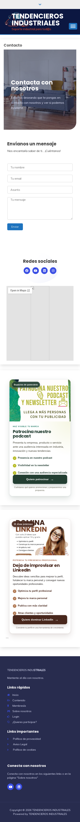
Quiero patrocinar (40, 479)
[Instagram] (53, 270)
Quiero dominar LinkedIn (40, 620)
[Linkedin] (44, 270)
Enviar (15, 226)
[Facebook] (27, 270)
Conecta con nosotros (26, 765)
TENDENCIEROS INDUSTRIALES (37, 19)
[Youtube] (35, 270)
